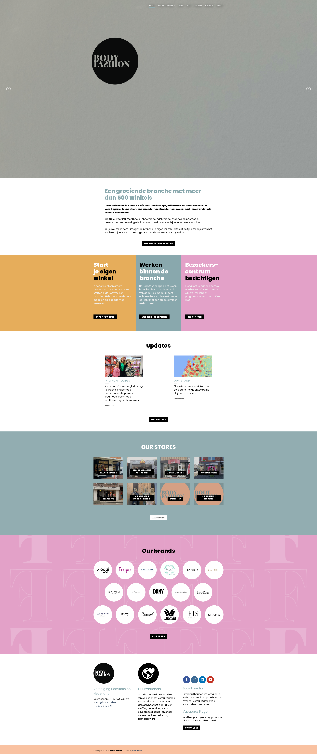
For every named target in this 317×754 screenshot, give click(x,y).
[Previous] (8, 89)
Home (152, 5)
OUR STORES (182, 380)
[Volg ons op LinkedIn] (202, 679)
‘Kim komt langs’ (118, 380)
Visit (188, 5)
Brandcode (137, 750)
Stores (198, 5)
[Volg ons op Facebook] (186, 679)
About (220, 5)
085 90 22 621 (104, 706)
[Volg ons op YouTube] (210, 679)
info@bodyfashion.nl (107, 702)
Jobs (180, 5)
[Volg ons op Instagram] (194, 679)
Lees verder (110, 405)
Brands (209, 5)
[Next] (308, 89)
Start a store (165, 5)
